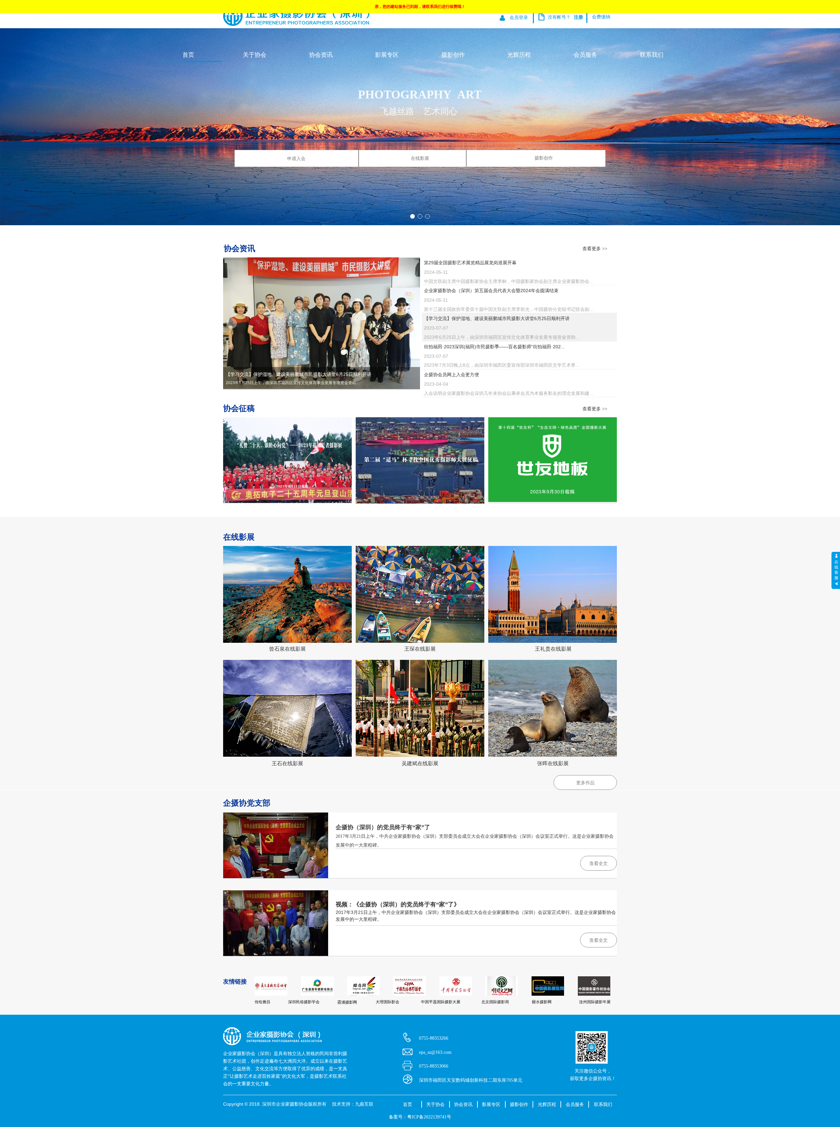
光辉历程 (519, 55)
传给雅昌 (262, 1002)
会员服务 (585, 55)
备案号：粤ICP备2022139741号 (420, 1117)
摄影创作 (544, 158)
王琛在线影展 (420, 649)
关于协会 (254, 55)
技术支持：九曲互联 (352, 1104)
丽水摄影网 (542, 1002)
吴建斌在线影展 (420, 763)
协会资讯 (321, 55)
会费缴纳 (601, 16)
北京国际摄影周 (495, 1002)
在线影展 (420, 158)
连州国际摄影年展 (595, 1002)
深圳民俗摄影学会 (304, 1002)
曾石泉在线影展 (287, 649)
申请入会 (296, 158)
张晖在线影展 (553, 763)
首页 (188, 55)
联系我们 (651, 55)
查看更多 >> (594, 248)
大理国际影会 (387, 1002)
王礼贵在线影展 (553, 649)
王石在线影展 (287, 763)
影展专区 (387, 55)
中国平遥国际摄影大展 (440, 1002)
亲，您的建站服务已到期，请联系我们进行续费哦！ (420, 6)
